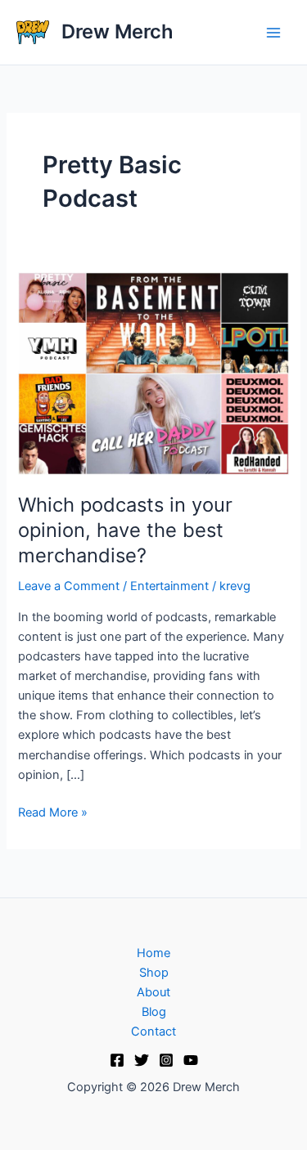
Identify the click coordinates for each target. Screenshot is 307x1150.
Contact (153, 1031)
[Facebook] (117, 1060)
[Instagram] (166, 1060)
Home (153, 953)
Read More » (53, 811)
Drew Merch (117, 31)
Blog (154, 1012)
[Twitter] (141, 1060)
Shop (154, 972)
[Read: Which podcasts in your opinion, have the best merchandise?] (153, 372)
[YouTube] (190, 1060)
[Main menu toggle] (273, 33)
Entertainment (169, 586)
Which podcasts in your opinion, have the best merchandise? (125, 530)
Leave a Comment (69, 586)
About (153, 992)
